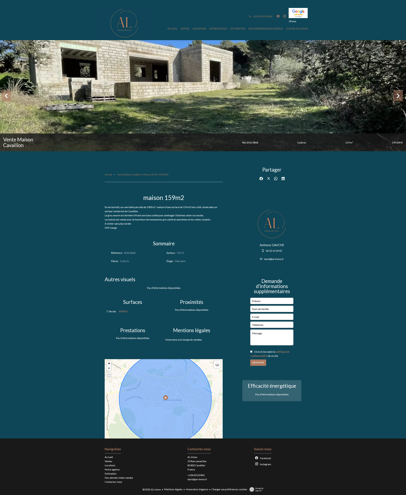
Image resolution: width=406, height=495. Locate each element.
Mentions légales (173, 489)
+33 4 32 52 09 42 (262, 16)
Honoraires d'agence (197, 489)
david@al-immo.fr (274, 258)
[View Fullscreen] (109, 375)
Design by (259, 489)
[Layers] (217, 364)
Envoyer (258, 363)
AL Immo (192, 456)
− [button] (109, 368)
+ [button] (109, 363)
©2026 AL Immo (152, 489)
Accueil (108, 174)
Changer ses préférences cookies (229, 489)
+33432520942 (196, 475)
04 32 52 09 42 (274, 250)
